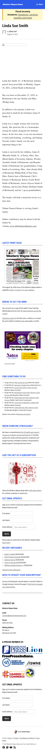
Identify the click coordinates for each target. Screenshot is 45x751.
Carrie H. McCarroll (11, 563)
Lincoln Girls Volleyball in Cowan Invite (26, 403)
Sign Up (6, 534)
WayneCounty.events (23, 414)
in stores (18, 290)
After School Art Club (21, 383)
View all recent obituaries (11, 570)
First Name (6, 514)
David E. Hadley (9, 554)
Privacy (10, 738)
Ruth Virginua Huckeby (12, 557)
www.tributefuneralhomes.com (22, 225)
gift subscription (35, 491)
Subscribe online (8, 318)
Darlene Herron (9, 560)
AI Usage (15, 738)
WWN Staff (13, 32)
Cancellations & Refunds (27, 738)
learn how (5, 543)
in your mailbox (28, 290)
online (11, 290)
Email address (7, 527)
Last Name (6, 520)
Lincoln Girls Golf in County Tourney (25, 388)
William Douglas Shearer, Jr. (14, 565)
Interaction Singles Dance (22, 385)
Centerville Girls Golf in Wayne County (26, 408)
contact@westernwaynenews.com (14, 616)
